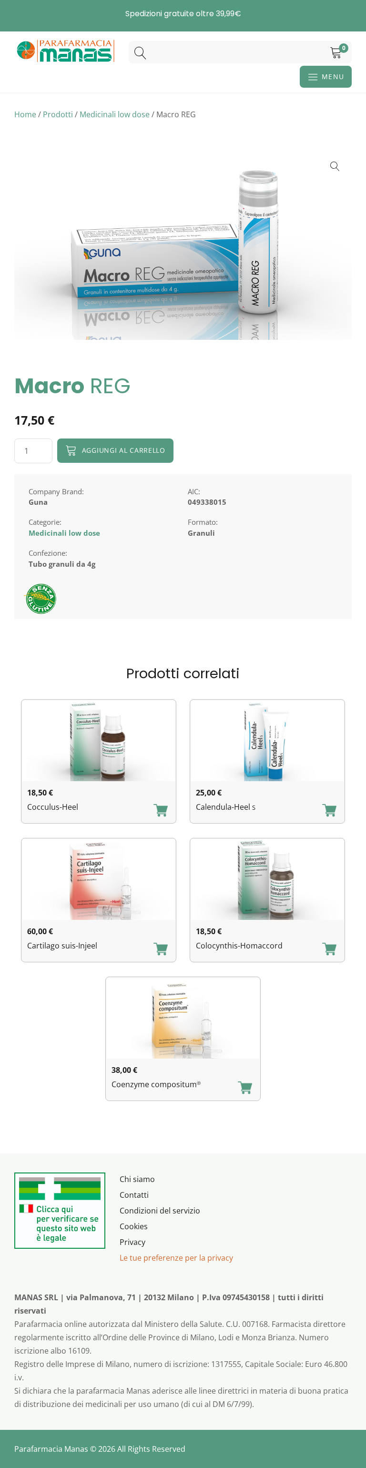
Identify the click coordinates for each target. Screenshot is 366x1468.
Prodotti (58, 114)
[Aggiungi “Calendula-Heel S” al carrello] (329, 811)
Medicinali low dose (115, 114)
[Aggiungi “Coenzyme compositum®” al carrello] (245, 1088)
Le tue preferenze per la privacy (176, 1258)
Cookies (134, 1226)
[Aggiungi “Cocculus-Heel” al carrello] (160, 811)
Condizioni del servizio (160, 1210)
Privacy (132, 1242)
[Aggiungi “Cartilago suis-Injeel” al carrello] (160, 950)
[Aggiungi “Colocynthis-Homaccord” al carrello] (329, 950)
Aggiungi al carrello (123, 450)
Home (25, 114)
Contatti (134, 1195)
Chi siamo (137, 1179)
